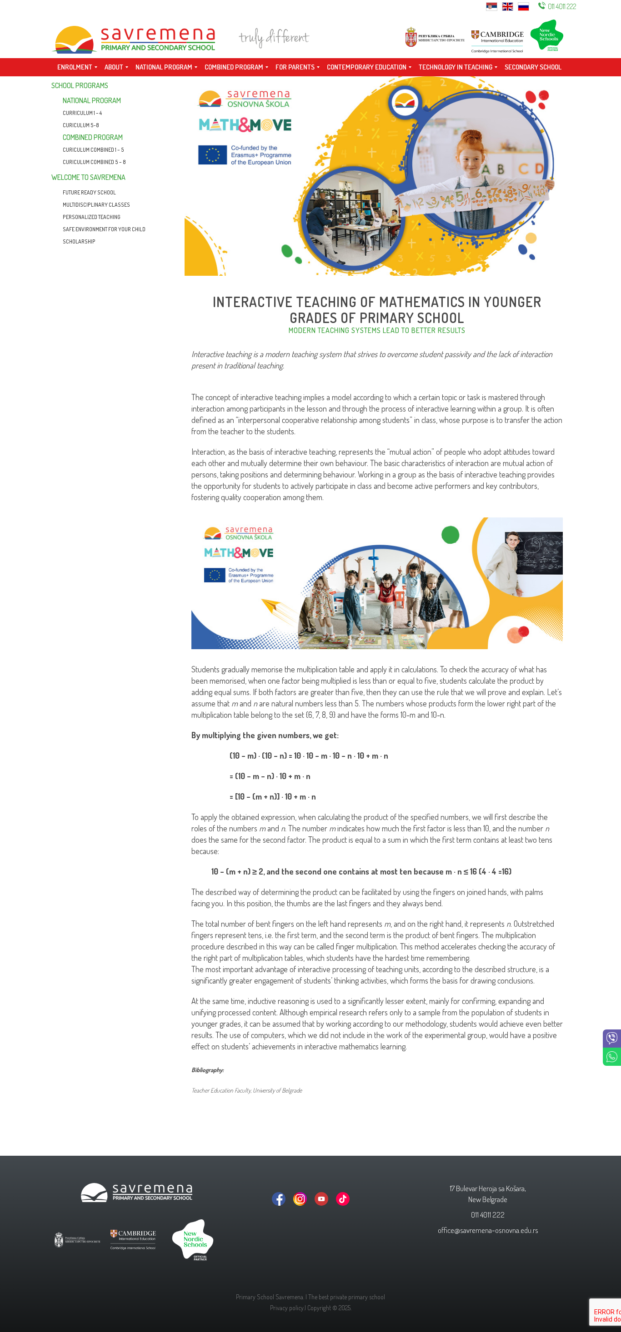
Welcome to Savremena (88, 177)
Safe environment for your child (104, 229)
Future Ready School (89, 192)
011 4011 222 (562, 6)
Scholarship (79, 241)
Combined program (93, 137)
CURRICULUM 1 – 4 (82, 112)
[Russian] (523, 5)
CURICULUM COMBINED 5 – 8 (94, 162)
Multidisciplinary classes (96, 204)
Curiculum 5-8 (81, 125)
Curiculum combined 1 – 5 (93, 149)
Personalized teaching (91, 217)
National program (92, 100)
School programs (79, 85)
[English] (507, 5)
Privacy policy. (287, 1308)
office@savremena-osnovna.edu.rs (488, 1230)
